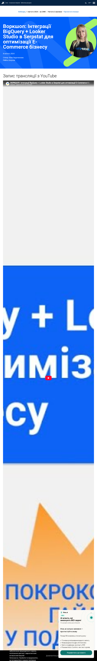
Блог (7, 3)
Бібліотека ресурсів (26, 3)
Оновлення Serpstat (14, 3)
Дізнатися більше (52, 656)
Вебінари (21, 12)
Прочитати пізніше (71, 12)
